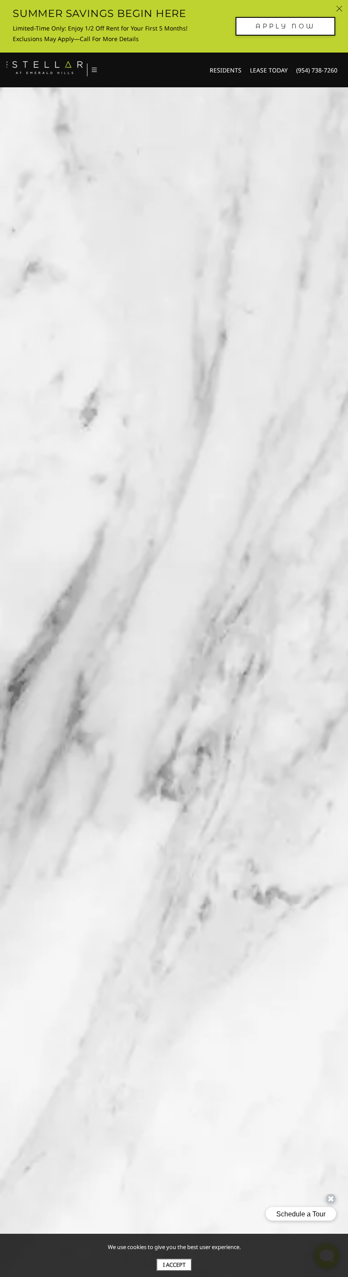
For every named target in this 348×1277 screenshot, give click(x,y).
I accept (174, 1265)
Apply (266, 163)
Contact (309, 163)
